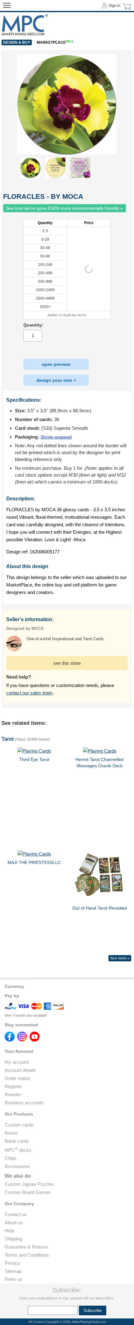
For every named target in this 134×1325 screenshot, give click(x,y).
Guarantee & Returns (26, 1246)
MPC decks (18, 1150)
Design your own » (56, 380)
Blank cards (17, 1141)
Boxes (11, 1133)
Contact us (16, 1214)
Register (13, 1086)
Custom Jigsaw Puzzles (29, 1184)
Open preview (56, 364)
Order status (17, 1078)
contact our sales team (29, 692)
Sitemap (13, 1271)
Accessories (17, 1166)
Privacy (12, 1263)
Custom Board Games (28, 1192)
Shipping (13, 1238)
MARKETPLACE (55, 42)
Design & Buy (16, 42)
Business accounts (24, 1102)
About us (14, 1222)
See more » (120, 958)
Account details (20, 1070)
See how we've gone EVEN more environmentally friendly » (64, 208)
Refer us (13, 1279)
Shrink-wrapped (56, 436)
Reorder (13, 1094)
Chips (11, 1158)
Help (9, 1230)
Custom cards (19, 1124)
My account (17, 1062)
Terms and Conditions (27, 1255)
